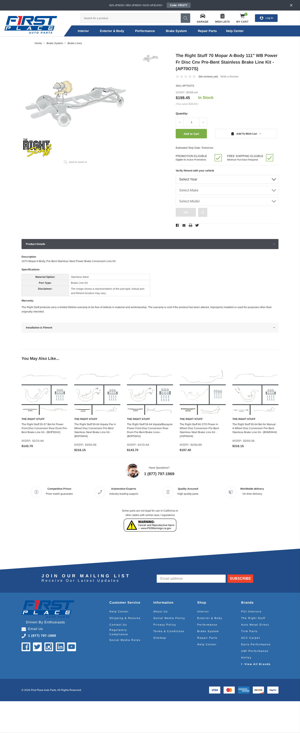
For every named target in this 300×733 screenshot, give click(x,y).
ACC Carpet (250, 637)
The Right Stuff (253, 618)
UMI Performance (255, 651)
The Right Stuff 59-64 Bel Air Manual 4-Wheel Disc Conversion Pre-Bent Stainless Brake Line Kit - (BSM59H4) (254, 428)
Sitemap (159, 637)
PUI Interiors (251, 611)
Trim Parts (249, 631)
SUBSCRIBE (240, 578)
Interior (83, 31)
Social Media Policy (169, 618)
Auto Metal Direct (255, 624)
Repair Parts (207, 31)
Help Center (119, 611)
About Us (160, 611)
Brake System (176, 31)
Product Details (35, 244)
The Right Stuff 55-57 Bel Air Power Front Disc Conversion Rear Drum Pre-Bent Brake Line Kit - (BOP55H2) (45, 428)
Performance (145, 31)
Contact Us (118, 624)
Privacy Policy (164, 624)
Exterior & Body (112, 31)
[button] (202, 18)
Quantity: (182, 113)
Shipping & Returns (125, 618)
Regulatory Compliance (118, 632)
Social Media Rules (125, 640)
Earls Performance (256, 644)
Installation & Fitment (39, 327)
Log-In (269, 18)
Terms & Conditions (168, 631)
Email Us (35, 629)
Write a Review (229, 76)
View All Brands (257, 664)
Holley (246, 657)
